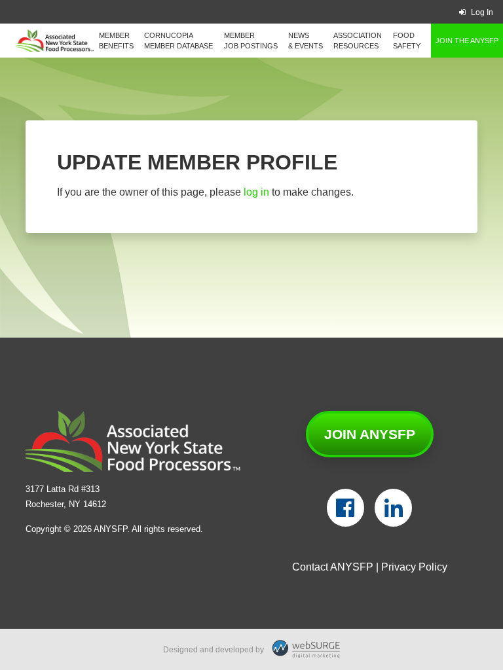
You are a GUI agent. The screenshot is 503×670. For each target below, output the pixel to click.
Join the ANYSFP (467, 40)
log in (256, 192)
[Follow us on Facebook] (345, 508)
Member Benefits (116, 40)
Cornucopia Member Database (178, 40)
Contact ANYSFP (332, 567)
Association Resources (357, 40)
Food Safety (406, 40)
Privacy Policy (414, 567)
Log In (482, 12)
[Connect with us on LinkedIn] (393, 508)
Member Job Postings (251, 40)
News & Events (305, 40)
